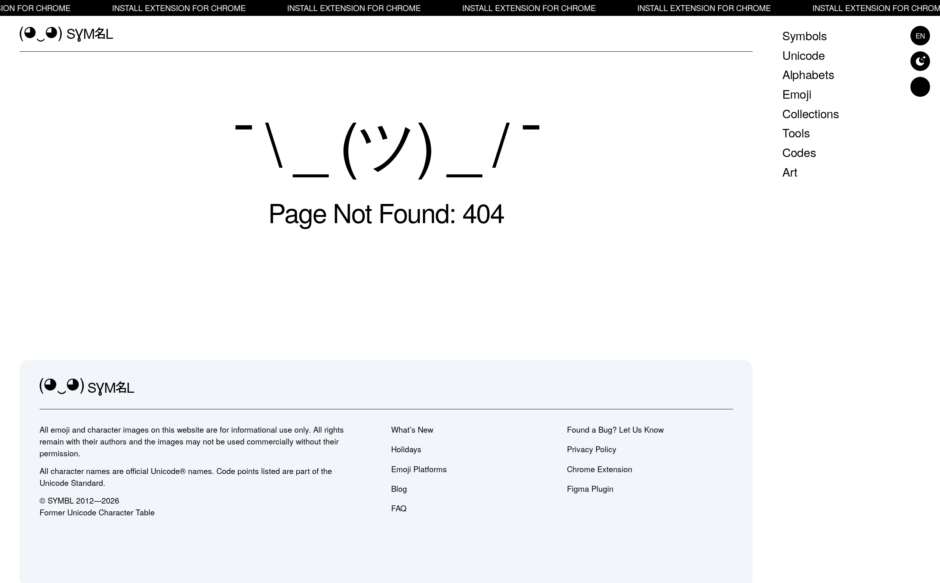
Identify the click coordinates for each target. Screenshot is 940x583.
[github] (703, 387)
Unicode (803, 54)
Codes (799, 151)
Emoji (796, 93)
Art (789, 171)
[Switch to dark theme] (920, 61)
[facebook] (725, 387)
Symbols (804, 35)
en (920, 35)
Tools (796, 132)
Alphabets (808, 73)
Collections (810, 112)
